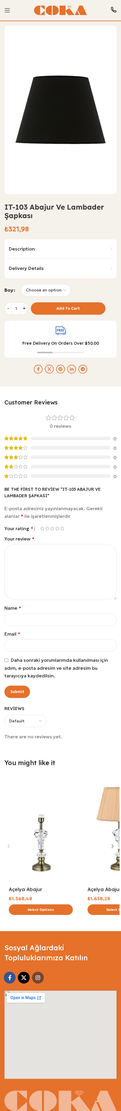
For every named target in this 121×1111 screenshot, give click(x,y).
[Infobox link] (114, 10)
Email (12, 634)
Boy (8, 290)
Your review (19, 539)
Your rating (18, 528)
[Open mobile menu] (7, 10)
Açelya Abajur (25, 889)
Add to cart (68, 308)
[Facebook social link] (38, 369)
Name (12, 608)
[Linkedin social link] (71, 369)
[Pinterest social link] (60, 369)
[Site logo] (60, 10)
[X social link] (49, 369)
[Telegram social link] (82, 369)
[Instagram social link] (38, 978)
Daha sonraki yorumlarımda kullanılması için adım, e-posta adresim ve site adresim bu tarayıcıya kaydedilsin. (56, 668)
